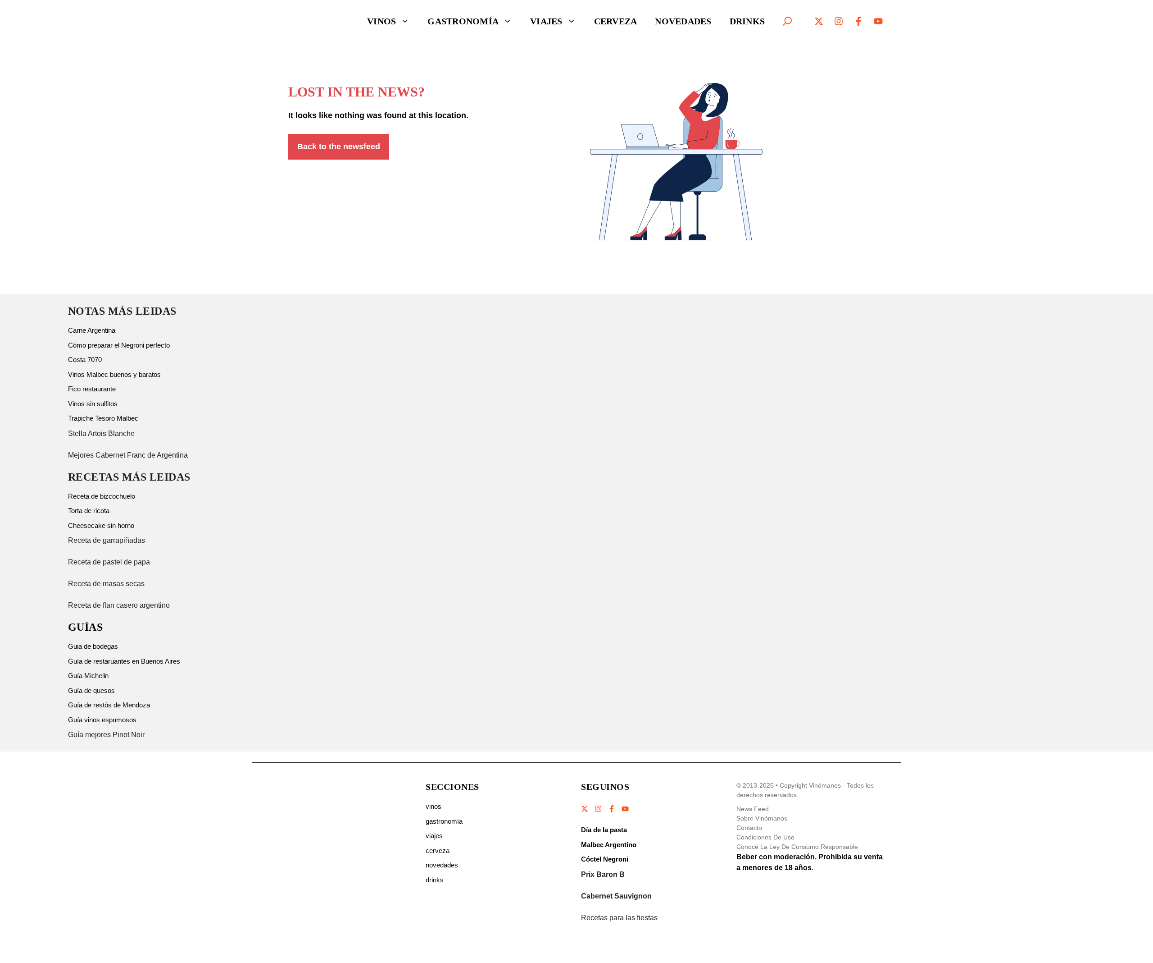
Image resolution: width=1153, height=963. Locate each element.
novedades (442, 865)
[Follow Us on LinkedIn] (625, 809)
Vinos (381, 21)
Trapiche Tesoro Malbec (103, 418)
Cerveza (615, 21)
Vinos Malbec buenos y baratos (114, 374)
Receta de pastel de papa (109, 562)
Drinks (747, 21)
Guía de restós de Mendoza (109, 705)
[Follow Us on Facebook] (611, 809)
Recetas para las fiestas (619, 918)
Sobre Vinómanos (761, 818)
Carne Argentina (91, 330)
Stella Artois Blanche (101, 433)
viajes (434, 835)
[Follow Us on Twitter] (585, 809)
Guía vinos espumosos (102, 720)
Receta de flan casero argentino (119, 605)
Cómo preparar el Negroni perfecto (119, 345)
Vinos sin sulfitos (93, 404)
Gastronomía (463, 21)
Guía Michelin (88, 675)
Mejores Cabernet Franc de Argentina (128, 455)
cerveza (437, 850)
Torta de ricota (88, 510)
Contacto (749, 827)
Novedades (683, 21)
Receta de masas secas (106, 583)
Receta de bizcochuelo (101, 496)
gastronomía (444, 821)
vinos (433, 806)
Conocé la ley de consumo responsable (797, 846)
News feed (752, 808)
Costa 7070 (85, 359)
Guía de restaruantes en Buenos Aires (124, 661)
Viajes (546, 21)
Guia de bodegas (93, 646)
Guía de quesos (91, 690)
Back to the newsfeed (338, 146)
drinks (435, 880)
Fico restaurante (92, 389)
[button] (787, 21)
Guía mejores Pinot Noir (106, 734)
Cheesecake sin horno (101, 525)
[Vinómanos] (308, 21)
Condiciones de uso (765, 837)
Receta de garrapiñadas (106, 540)
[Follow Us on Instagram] (598, 809)
